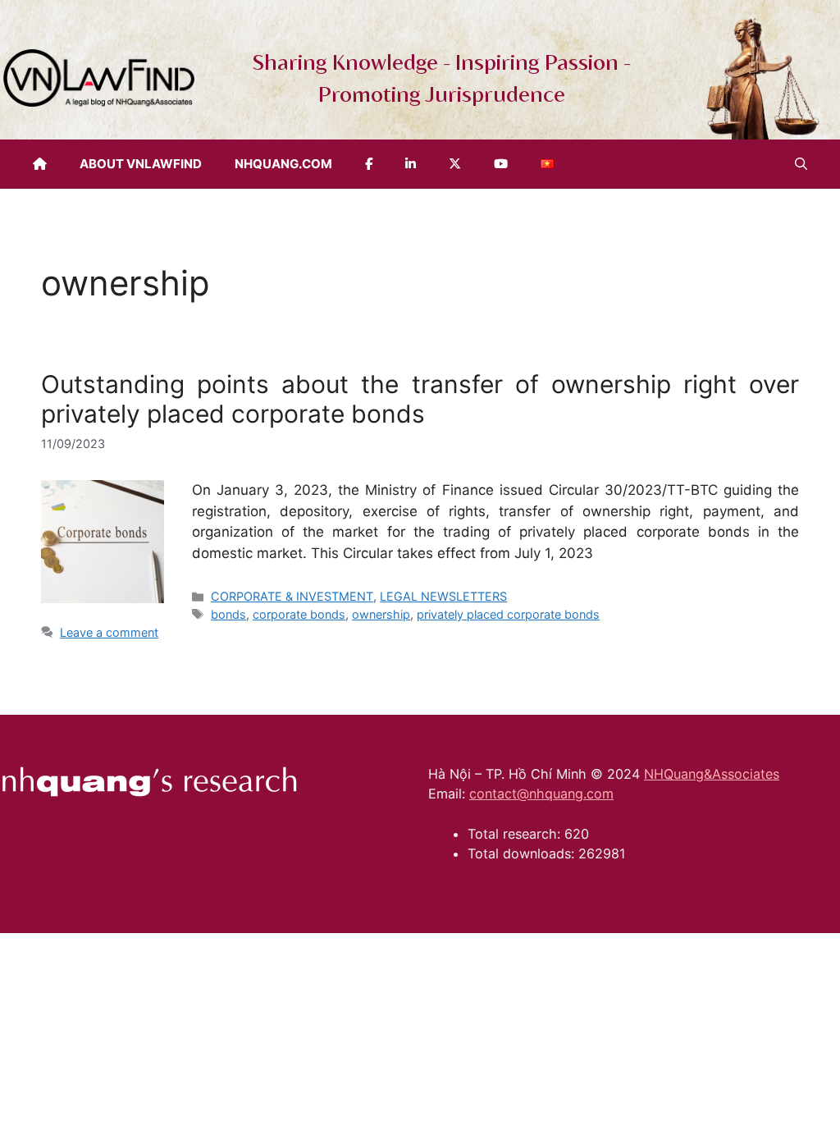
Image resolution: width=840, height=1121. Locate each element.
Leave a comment (109, 632)
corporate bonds (299, 614)
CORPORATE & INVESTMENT (292, 596)
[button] (801, 164)
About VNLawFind (141, 164)
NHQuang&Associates (711, 774)
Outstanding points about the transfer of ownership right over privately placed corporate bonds (420, 398)
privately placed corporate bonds (508, 614)
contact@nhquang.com (541, 793)
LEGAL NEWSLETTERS (443, 596)
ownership (381, 614)
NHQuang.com (283, 164)
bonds (228, 614)
